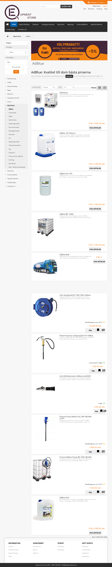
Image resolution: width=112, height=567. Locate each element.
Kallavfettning (11, 79)
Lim (9, 138)
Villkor (10, 556)
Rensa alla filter (16, 67)
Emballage (9, 57)
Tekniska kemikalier (14, 145)
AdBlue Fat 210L (66, 173)
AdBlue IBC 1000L (67, 214)
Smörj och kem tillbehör (15, 156)
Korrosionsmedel (13, 127)
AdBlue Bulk (64, 254)
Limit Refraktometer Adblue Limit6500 (75, 376)
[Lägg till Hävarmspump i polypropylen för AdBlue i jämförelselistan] (104, 371)
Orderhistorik (86, 550)
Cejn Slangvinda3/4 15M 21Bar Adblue (75, 295)
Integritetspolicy (13, 553)
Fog (9, 149)
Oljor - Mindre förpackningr (16, 167)
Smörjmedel (11, 113)
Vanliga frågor (10, 29)
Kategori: (9, 47)
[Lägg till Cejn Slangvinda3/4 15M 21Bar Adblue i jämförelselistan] (103, 330)
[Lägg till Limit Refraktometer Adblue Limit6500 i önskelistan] (101, 411)
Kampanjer (61, 550)
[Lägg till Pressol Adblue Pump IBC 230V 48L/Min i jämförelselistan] (103, 492)
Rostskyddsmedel (13, 131)
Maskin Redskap (24, 24)
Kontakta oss (22, 29)
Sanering (10, 160)
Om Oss (10, 546)
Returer (35, 550)
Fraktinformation (13, 550)
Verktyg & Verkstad (48, 24)
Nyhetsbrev (85, 556)
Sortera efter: (36, 87)
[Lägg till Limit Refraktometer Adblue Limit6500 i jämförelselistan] (104, 411)
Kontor (9, 102)
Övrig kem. (11, 153)
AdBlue (28, 36)
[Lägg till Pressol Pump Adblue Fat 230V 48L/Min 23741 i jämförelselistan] (103, 452)
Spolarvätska (12, 120)
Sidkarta (35, 553)
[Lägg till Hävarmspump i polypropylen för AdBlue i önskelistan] (99, 371)
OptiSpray (64, 92)
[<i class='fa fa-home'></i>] (7, 36)
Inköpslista (85, 553)
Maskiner (36, 24)
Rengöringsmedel (13, 142)
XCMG (14, 24)
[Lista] (99, 88)
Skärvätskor (11, 163)
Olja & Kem (60, 24)
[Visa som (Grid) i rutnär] (104, 88)
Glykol (9, 116)
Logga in (105, 6)
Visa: (60, 87)
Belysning (70, 24)
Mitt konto (85, 546)
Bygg (8, 90)
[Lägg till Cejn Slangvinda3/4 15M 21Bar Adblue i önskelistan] (98, 330)
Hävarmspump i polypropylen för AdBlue (76, 335)
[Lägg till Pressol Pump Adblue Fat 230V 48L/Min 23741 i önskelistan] (98, 452)
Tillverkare (61, 546)
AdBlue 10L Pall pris (68, 133)
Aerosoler (11, 134)
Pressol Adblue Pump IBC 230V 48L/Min (76, 457)
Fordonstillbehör (82, 24)
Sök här (67, 6)
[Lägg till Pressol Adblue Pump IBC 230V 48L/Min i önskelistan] (98, 492)
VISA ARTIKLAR (95, 128)
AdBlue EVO (64, 497)
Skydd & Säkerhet (96, 24)
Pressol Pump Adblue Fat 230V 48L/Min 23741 (76, 417)
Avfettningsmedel (13, 124)
